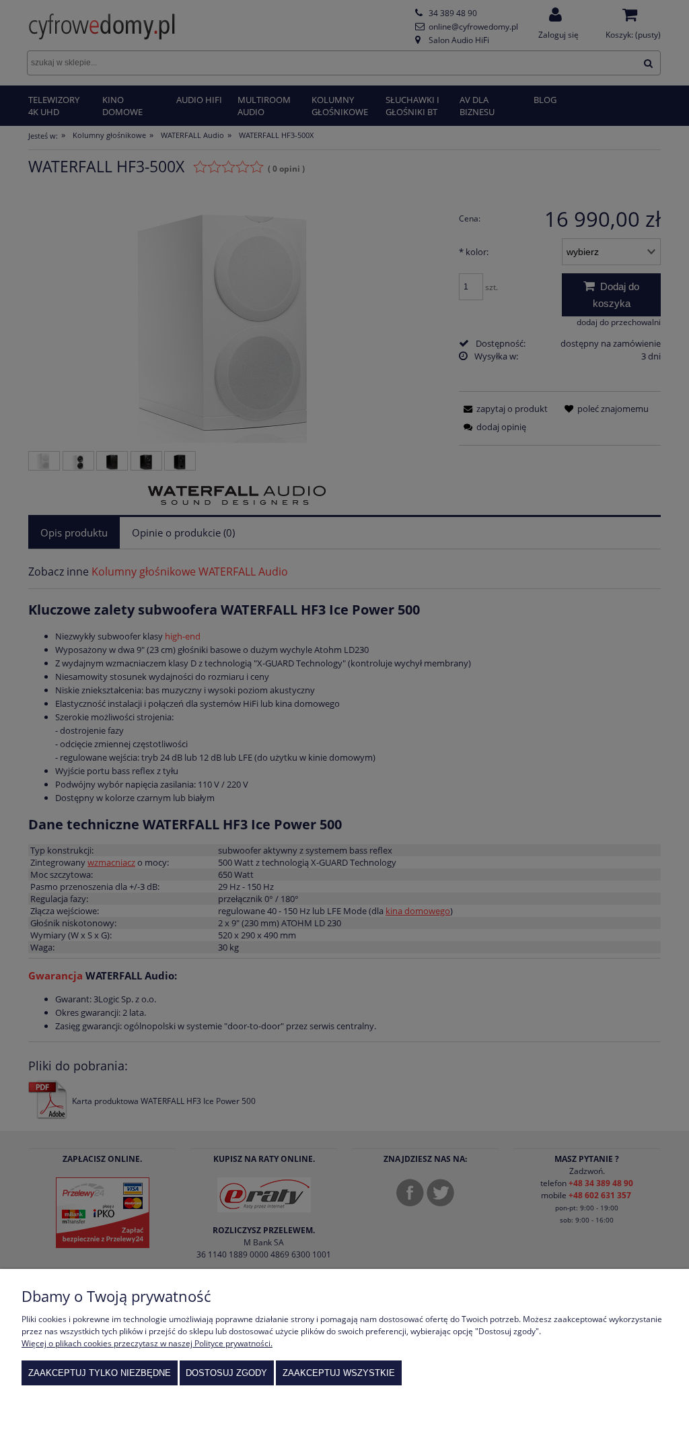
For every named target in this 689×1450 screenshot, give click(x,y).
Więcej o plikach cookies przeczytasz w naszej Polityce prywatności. (147, 1343)
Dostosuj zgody (226, 1373)
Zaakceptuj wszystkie (339, 1373)
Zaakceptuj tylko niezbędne (99, 1373)
